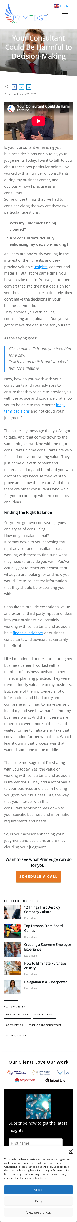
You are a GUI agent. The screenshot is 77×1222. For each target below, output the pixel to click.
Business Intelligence (17, 1014)
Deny (38, 1201)
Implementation (14, 1025)
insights (40, 266)
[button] (71, 1151)
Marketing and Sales (16, 1035)
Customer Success (44, 1014)
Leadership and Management (44, 1025)
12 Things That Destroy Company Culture (42, 909)
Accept (38, 1190)
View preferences (38, 1212)
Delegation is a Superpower (45, 982)
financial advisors (28, 632)
